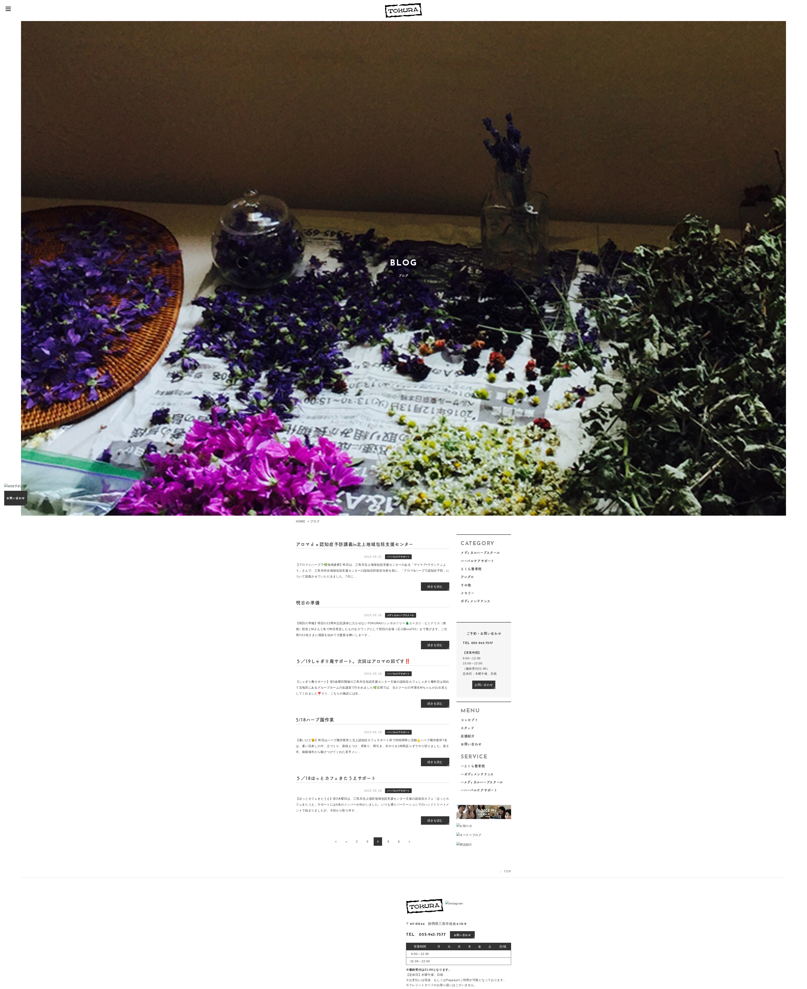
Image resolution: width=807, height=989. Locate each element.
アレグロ (467, 576)
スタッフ (467, 727)
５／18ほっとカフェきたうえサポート (336, 778)
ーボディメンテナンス (477, 774)
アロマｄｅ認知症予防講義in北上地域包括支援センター (354, 544)
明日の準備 (308, 602)
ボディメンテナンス (475, 601)
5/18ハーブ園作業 (315, 719)
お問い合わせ (484, 684)
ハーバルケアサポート (477, 560)
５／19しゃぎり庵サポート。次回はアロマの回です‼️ (353, 661)
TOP (507, 871)
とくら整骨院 (471, 568)
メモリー (468, 593)
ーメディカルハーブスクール (482, 782)
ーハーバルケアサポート (479, 790)
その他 (466, 585)
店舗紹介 (468, 736)
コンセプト (469, 719)
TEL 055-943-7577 (478, 643)
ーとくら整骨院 (473, 765)
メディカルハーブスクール (480, 552)
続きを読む (435, 586)
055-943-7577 (432, 935)
